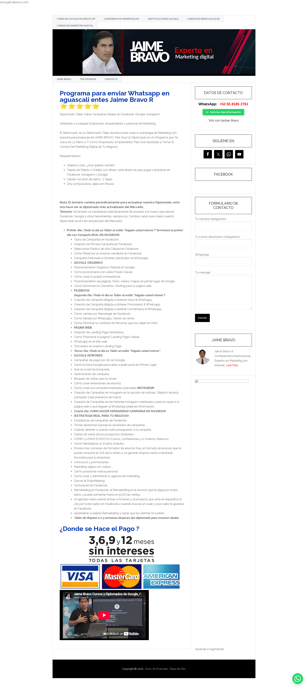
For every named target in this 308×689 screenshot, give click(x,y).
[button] (297, 678)
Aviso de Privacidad (156, 668)
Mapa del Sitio (178, 668)
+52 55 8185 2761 (233, 104)
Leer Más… (232, 365)
